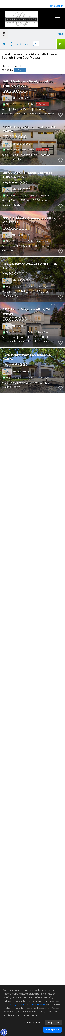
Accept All (52, 1029)
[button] (4, 1032)
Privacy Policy (16, 1004)
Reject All (53, 1022)
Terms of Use (37, 1004)
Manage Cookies (31, 1022)
